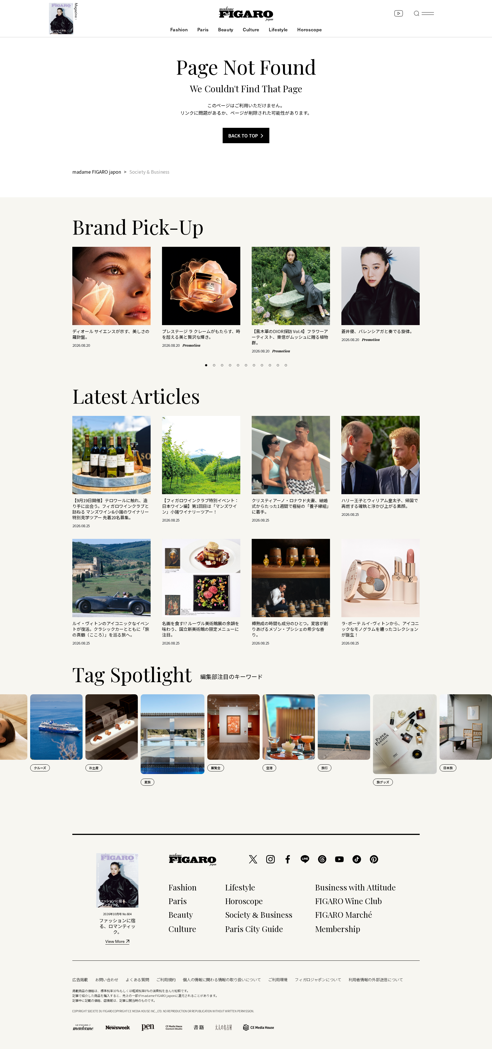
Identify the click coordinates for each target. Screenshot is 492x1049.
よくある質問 (137, 979)
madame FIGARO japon (96, 171)
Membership (337, 928)
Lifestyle (278, 29)
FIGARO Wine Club (348, 901)
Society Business (258, 914)
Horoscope (309, 29)
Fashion (179, 29)
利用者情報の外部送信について (375, 979)
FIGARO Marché (343, 914)
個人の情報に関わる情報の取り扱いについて (222, 979)
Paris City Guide (254, 928)
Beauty (225, 29)
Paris (203, 29)
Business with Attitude (355, 887)
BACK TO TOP (243, 135)
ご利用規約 (166, 979)
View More (115, 942)
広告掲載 (80, 979)
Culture (251, 29)
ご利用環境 (278, 979)
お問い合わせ (106, 979)
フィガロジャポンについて (318, 979)
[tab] (206, 365)
